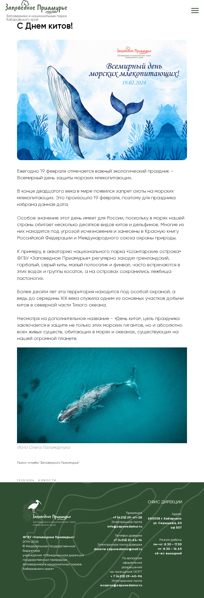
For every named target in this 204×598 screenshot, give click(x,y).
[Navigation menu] (195, 10)
